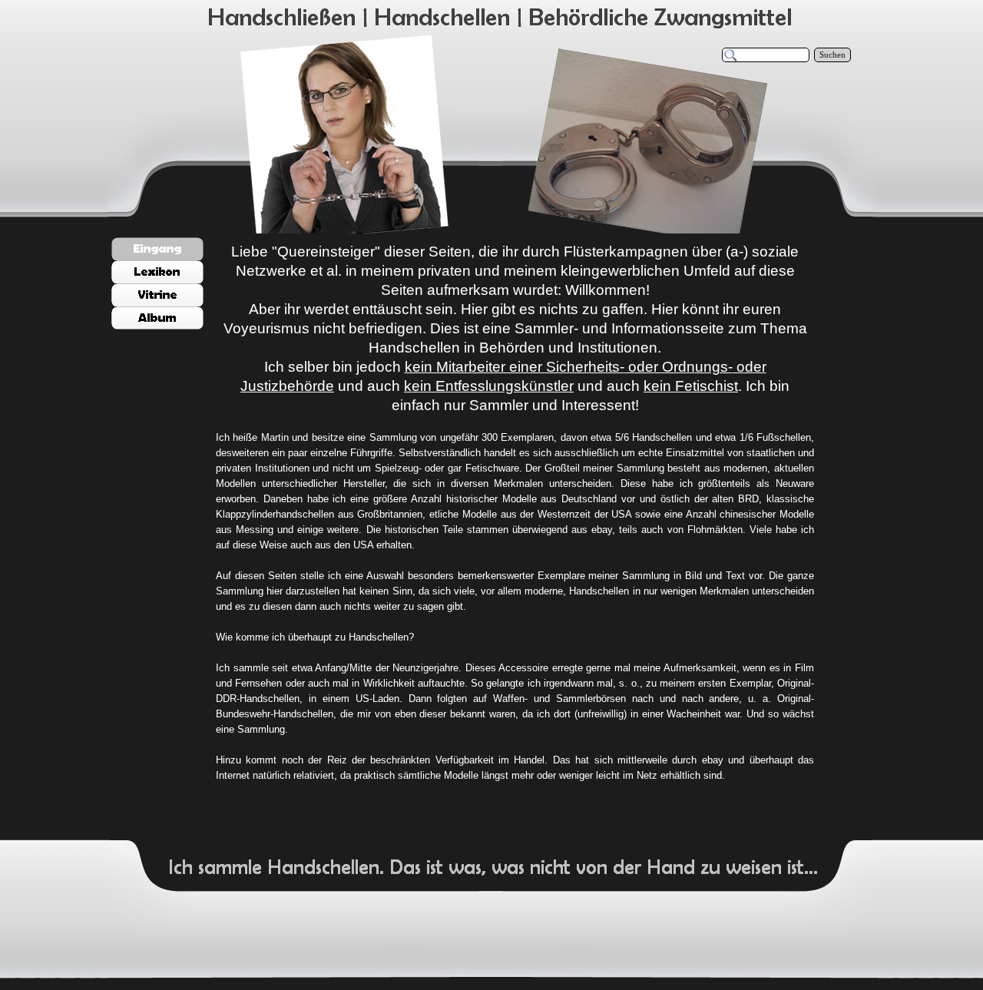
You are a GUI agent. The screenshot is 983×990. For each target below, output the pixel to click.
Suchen (832, 55)
